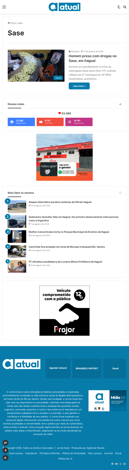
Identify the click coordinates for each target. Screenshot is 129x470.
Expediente (31, 453)
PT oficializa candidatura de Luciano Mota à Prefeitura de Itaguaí (65, 261)
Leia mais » (79, 86)
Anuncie (108, 453)
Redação (75, 51)
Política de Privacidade (74, 453)
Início (13, 23)
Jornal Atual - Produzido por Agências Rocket (80, 448)
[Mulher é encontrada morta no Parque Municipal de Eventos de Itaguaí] (17, 236)
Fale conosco (95, 453)
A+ (5, 442)
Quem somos (16, 453)
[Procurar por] (124, 8)
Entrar (118, 453)
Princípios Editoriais (50, 453)
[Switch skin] (119, 8)
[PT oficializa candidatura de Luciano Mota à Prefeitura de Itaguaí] (17, 266)
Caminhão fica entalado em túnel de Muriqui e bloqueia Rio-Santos (67, 246)
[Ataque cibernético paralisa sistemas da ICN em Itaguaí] (17, 206)
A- (5, 457)
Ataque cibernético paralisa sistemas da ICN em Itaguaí (60, 202)
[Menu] (4, 8)
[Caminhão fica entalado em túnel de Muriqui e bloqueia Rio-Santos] (17, 251)
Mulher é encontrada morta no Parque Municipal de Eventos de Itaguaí (69, 231)
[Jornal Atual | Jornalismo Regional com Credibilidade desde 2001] (64, 6)
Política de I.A (65, 458)
